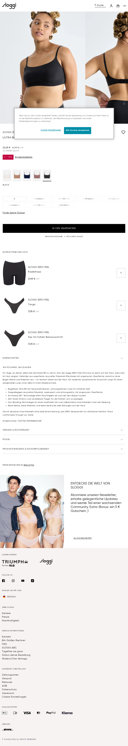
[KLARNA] (67, 713)
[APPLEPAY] (4, 713)
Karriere (6, 613)
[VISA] (27, 713)
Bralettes (29, 465)
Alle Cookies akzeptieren (77, 131)
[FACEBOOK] (3, 580)
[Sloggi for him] (8, 565)
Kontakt (6, 637)
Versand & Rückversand (16, 430)
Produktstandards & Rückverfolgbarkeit (26, 449)
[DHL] (8, 729)
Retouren (7, 682)
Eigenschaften (11, 358)
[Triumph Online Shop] (15, 561)
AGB (4, 686)
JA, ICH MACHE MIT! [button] (82, 538)
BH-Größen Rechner (13, 640)
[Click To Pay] (15, 713)
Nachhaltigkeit (10, 620)
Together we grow (12, 651)
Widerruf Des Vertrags (14, 659)
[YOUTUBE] (22, 580)
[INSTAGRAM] (13, 580)
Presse (5, 617)
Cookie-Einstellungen (14, 697)
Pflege (6, 440)
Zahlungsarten (10, 675)
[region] (64, 123)
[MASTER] (38, 713)
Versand (6, 678)
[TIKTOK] (32, 580)
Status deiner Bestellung (16, 655)
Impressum (8, 693)
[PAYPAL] (51, 713)
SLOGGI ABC (9, 648)
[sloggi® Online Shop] (10, 6)
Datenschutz (9, 689)
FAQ (4, 644)
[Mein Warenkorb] (118, 5)
